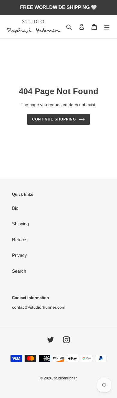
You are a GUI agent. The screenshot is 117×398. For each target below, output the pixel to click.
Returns (20, 239)
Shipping (20, 223)
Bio (15, 208)
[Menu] (106, 26)
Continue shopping (54, 119)
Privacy (19, 255)
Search (19, 271)
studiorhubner (65, 378)
